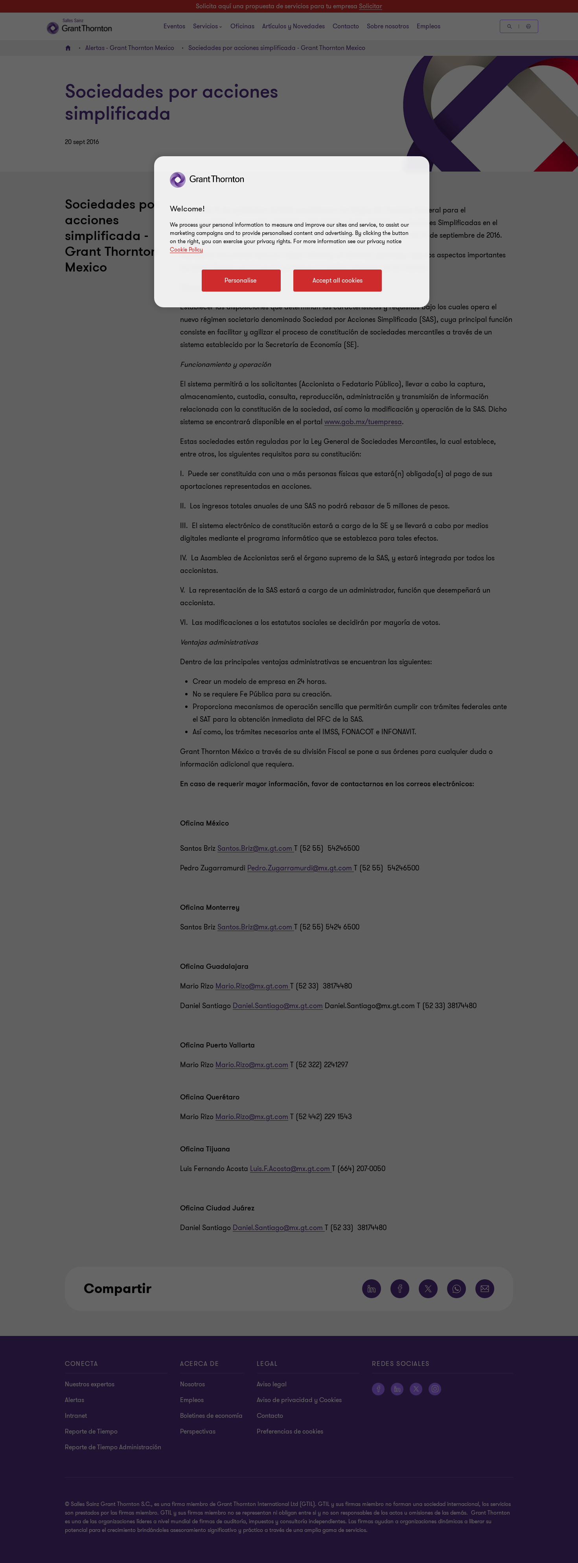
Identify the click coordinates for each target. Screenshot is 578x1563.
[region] (291, 231)
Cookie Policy (186, 249)
